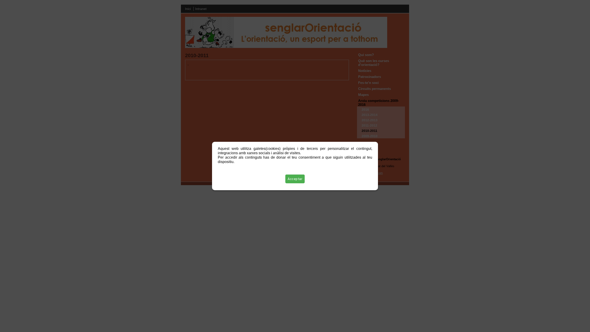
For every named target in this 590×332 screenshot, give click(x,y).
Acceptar (295, 179)
